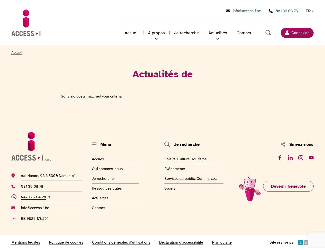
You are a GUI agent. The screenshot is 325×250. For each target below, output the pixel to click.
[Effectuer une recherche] (268, 33)
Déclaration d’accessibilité (181, 242)
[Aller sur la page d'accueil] (25, 22)
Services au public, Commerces (190, 178)
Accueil (131, 32)
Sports (175, 188)
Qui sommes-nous (107, 168)
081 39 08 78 (287, 10)
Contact (243, 32)
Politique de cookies (66, 242)
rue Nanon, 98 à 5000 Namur (51, 175)
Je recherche (186, 32)
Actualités (103, 198)
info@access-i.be (247, 10)
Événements (175, 168)
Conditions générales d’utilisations (121, 242)
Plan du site (222, 242)
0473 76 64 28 (36, 197)
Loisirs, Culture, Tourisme (185, 159)
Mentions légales (25, 242)
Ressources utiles (107, 188)
